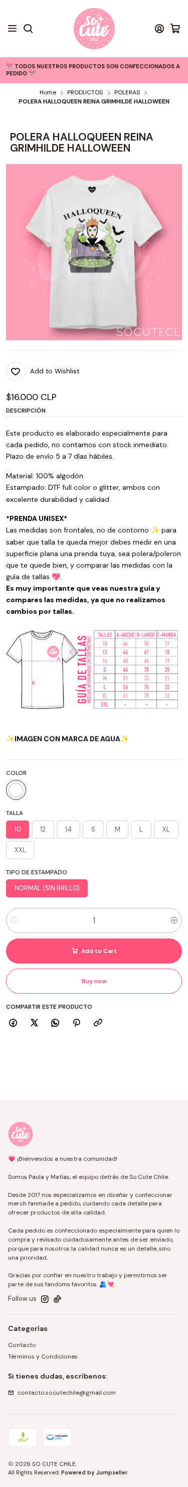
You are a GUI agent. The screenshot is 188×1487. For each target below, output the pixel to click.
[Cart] (175, 28)
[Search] (28, 29)
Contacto (22, 1345)
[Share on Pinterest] (76, 1023)
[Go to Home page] (94, 29)
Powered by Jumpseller (94, 1472)
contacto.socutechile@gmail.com (67, 1393)
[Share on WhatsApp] (55, 1023)
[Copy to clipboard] (97, 1023)
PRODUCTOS (85, 93)
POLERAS (127, 93)
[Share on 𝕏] (34, 1023)
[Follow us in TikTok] (57, 1299)
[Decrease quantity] (14, 920)
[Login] (159, 29)
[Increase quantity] (174, 920)
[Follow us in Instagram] (45, 1299)
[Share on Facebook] (13, 1023)
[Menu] (13, 29)
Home (48, 93)
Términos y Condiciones (43, 1357)
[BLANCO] (16, 790)
